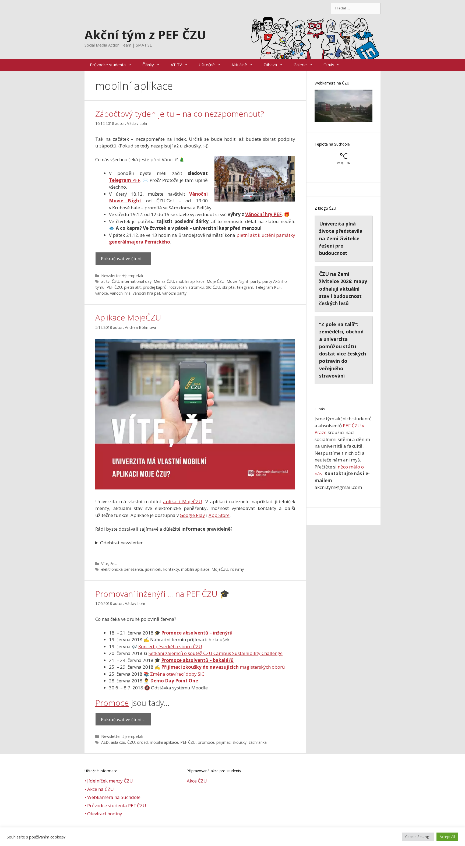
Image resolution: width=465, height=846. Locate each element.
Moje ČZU (215, 281)
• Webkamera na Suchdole (112, 797)
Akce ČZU (197, 781)
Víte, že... (109, 563)
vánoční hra (120, 293)
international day (136, 281)
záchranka (258, 742)
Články (148, 64)
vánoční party (174, 293)
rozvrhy (237, 569)
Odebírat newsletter (121, 543)
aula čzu (118, 742)
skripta (228, 287)
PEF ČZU (114, 287)
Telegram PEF (268, 287)
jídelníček (153, 569)
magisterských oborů (223, 667)
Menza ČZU (164, 281)
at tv (105, 281)
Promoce (112, 702)
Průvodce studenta (108, 64)
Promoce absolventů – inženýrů (196, 633)
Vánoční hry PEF (263, 214)
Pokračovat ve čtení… (123, 258)
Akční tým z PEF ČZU (145, 34)
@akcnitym (248, 837)
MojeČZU (220, 569)
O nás (328, 64)
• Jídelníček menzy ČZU (108, 781)
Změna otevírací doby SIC (177, 674)
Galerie (300, 64)
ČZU (115, 281)
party (255, 281)
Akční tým (270, 837)
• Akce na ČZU (99, 789)
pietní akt (132, 287)
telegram (245, 287)
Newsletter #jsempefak (122, 275)
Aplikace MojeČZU (128, 317)
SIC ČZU (213, 287)
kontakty (171, 569)
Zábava (270, 64)
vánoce (101, 293)
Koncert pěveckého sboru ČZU (170, 646)
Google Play (192, 515)
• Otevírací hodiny (103, 813)
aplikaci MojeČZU (182, 501)
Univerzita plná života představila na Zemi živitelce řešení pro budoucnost (340, 238)
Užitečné (207, 64)
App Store (219, 515)
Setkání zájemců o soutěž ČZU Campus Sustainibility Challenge (216, 653)
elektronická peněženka (122, 569)
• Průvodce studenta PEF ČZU (115, 805)
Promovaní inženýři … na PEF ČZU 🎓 (162, 593)
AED (105, 742)
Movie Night (237, 281)
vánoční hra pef (146, 293)
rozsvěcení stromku (186, 287)
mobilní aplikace (190, 281)
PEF (124, 180)
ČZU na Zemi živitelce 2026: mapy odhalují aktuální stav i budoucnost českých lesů (343, 288)
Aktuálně (239, 64)
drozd (142, 742)
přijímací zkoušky (231, 742)
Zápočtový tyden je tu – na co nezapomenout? (179, 113)
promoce (206, 742)
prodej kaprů (155, 287)
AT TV (176, 64)
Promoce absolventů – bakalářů (197, 660)
